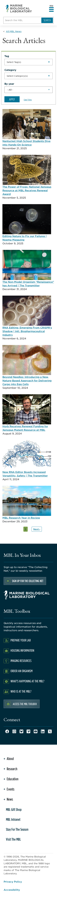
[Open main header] (51, 9)
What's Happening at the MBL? (27, 681)
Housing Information (22, 650)
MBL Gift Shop (14, 809)
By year (9, 83)
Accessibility (12, 889)
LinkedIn (43, 731)
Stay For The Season (17, 829)
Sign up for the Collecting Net (27, 581)
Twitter (50, 731)
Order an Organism (21, 671)
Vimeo (28, 731)
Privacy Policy (13, 881)
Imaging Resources (20, 661)
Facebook (7, 731)
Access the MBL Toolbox (25, 704)
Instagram (14, 731)
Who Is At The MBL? (20, 691)
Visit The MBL (13, 839)
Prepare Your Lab (20, 640)
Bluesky (21, 731)
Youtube (35, 731)
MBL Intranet (13, 819)
